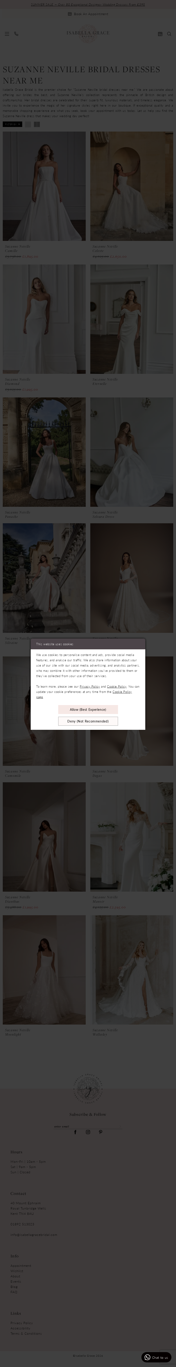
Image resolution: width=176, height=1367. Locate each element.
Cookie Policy (116, 686)
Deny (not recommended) (88, 721)
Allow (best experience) (88, 709)
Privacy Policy (90, 686)
